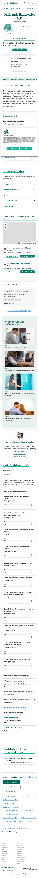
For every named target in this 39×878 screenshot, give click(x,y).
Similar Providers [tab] (11, 782)
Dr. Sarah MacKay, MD (28, 811)
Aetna (6, 195)
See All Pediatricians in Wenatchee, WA (15, 828)
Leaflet (19, 243)
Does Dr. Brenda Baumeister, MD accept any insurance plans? (18, 693)
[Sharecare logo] (19, 867)
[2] (15, 70)
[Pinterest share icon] (35, 869)
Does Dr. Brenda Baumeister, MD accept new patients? (17, 700)
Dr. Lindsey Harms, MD (28, 818)
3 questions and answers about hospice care (19, 371)
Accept (26, 148)
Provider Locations (17, 79)
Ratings (29, 79)
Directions (12, 256)
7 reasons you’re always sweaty (15, 348)
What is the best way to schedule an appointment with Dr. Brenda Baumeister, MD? (17, 684)
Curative (7, 184)
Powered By (5, 832)
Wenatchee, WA (20, 39)
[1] (12, 70)
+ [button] (5, 225)
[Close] (35, 130)
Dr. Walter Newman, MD (10, 807)
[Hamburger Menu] (5, 2)
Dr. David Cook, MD (9, 821)
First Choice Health (11, 190)
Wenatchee (30, 8)
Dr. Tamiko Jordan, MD (10, 800)
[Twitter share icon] (33, 869)
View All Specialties (29, 777)
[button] (27, 492)
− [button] (5, 227)
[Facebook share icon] (24, 869)
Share (27, 26)
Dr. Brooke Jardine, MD (10, 811)
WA (24, 8)
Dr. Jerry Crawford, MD (10, 818)
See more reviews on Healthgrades (19, 311)
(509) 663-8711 (28, 272)
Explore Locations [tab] (12, 787)
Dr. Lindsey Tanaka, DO (10, 796)
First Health (8, 206)
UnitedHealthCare (10, 201)
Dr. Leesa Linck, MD (25, 821)
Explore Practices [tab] (11, 791)
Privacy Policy (12, 142)
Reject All (13, 148)
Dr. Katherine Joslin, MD (11, 814)
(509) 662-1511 (28, 256)
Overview (6, 79)
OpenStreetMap (26, 243)
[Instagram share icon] (27, 869)
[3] (18, 70)
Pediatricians (16, 8)
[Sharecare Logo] (12, 2)
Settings (19, 152)
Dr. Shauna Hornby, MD (10, 803)
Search (24, 3)
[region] (19, 142)
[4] (21, 70)
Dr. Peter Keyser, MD (28, 796)
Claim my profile (19, 456)
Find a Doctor (6, 8)
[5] (25, 70)
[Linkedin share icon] (30, 869)
